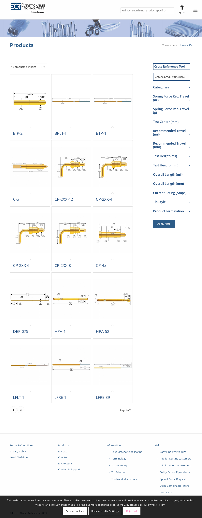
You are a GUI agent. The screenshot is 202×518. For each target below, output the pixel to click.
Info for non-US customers (175, 465)
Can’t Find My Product (173, 452)
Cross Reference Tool (169, 66)
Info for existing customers (175, 458)
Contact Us (166, 492)
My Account (65, 463)
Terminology (118, 458)
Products (22, 45)
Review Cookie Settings (105, 511)
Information (114, 445)
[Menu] (195, 10)
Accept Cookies (75, 511)
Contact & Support (69, 469)
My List (62, 451)
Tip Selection (118, 472)
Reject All (131, 511)
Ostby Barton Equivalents (175, 472)
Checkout (63, 457)
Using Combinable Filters (174, 485)
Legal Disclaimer (19, 457)
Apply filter (163, 224)
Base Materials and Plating (126, 452)
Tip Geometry (119, 465)
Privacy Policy (18, 451)
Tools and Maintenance (125, 479)
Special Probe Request (173, 479)
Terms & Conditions (21, 445)
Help (157, 445)
